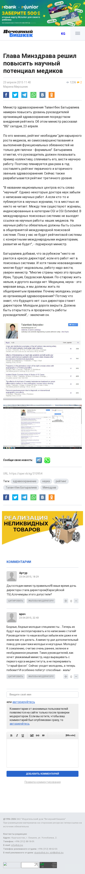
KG (63, 34)
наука (46, 481)
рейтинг (61, 481)
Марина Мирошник (15, 86)
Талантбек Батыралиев (21, 487)
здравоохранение (24, 481)
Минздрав (49, 487)
